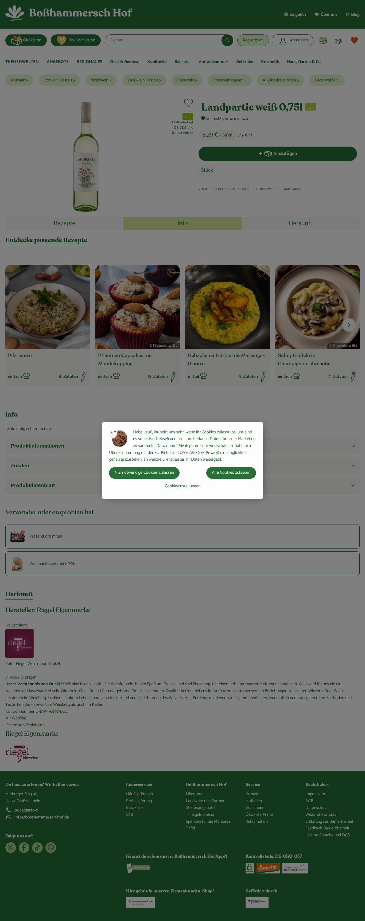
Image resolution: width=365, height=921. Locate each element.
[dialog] (182, 460)
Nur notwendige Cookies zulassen (144, 472)
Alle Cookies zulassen (231, 472)
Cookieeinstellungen (182, 486)
